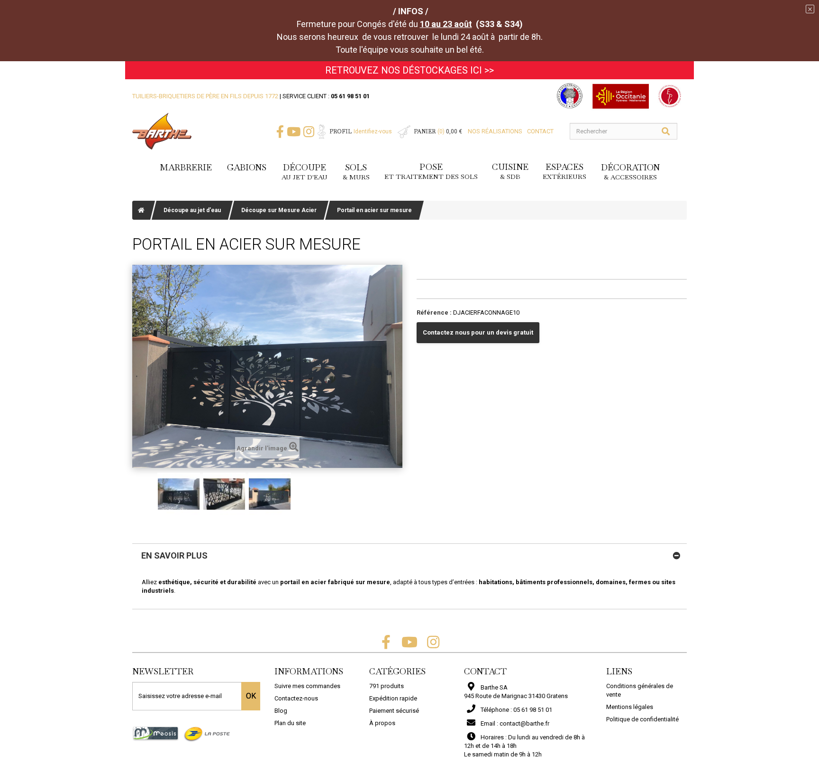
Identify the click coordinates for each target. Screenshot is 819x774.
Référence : (434, 312)
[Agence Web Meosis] (155, 733)
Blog (280, 710)
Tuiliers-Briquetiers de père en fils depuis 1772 (205, 96)
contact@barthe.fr (524, 723)
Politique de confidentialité (642, 719)
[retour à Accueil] (141, 210)
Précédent (144, 494)
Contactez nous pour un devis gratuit (478, 332)
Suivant (390, 494)
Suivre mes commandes (307, 686)
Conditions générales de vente (639, 690)
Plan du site (290, 723)
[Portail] (178, 494)
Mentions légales (629, 706)
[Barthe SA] (161, 131)
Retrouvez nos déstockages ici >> (409, 70)
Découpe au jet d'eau (192, 210)
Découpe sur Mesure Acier (279, 210)
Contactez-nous (296, 698)
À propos (382, 723)
